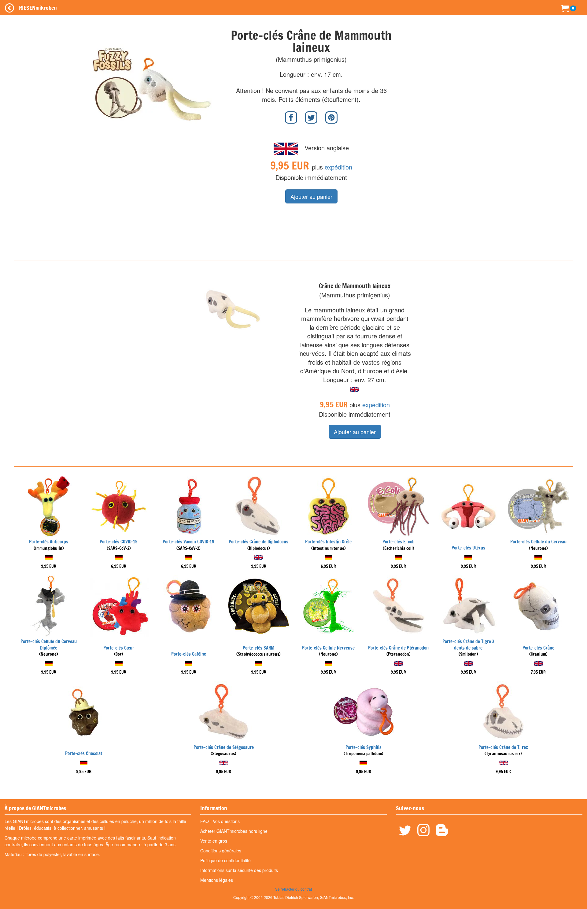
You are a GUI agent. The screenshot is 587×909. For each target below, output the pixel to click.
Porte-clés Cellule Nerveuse (328, 648)
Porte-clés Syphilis (363, 747)
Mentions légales (216, 880)
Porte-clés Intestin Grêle (328, 541)
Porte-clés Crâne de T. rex (503, 747)
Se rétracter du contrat (293, 889)
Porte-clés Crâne (538, 648)
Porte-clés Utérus (468, 548)
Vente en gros (213, 841)
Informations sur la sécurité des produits (239, 870)
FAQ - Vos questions (220, 821)
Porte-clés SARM (259, 648)
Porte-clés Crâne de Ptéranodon (398, 648)
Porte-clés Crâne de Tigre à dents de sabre (468, 644)
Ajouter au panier (311, 196)
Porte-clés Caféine (188, 654)
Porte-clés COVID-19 (119, 541)
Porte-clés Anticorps (48, 541)
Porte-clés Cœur (118, 648)
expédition (338, 166)
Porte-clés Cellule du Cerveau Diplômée (48, 644)
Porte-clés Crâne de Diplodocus (258, 541)
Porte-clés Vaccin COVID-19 (188, 541)
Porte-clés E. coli (398, 541)
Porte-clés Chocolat (83, 753)
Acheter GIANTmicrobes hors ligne (234, 831)
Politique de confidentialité (225, 860)
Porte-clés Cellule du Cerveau (538, 541)
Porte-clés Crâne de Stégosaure (224, 747)
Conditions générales (220, 851)
